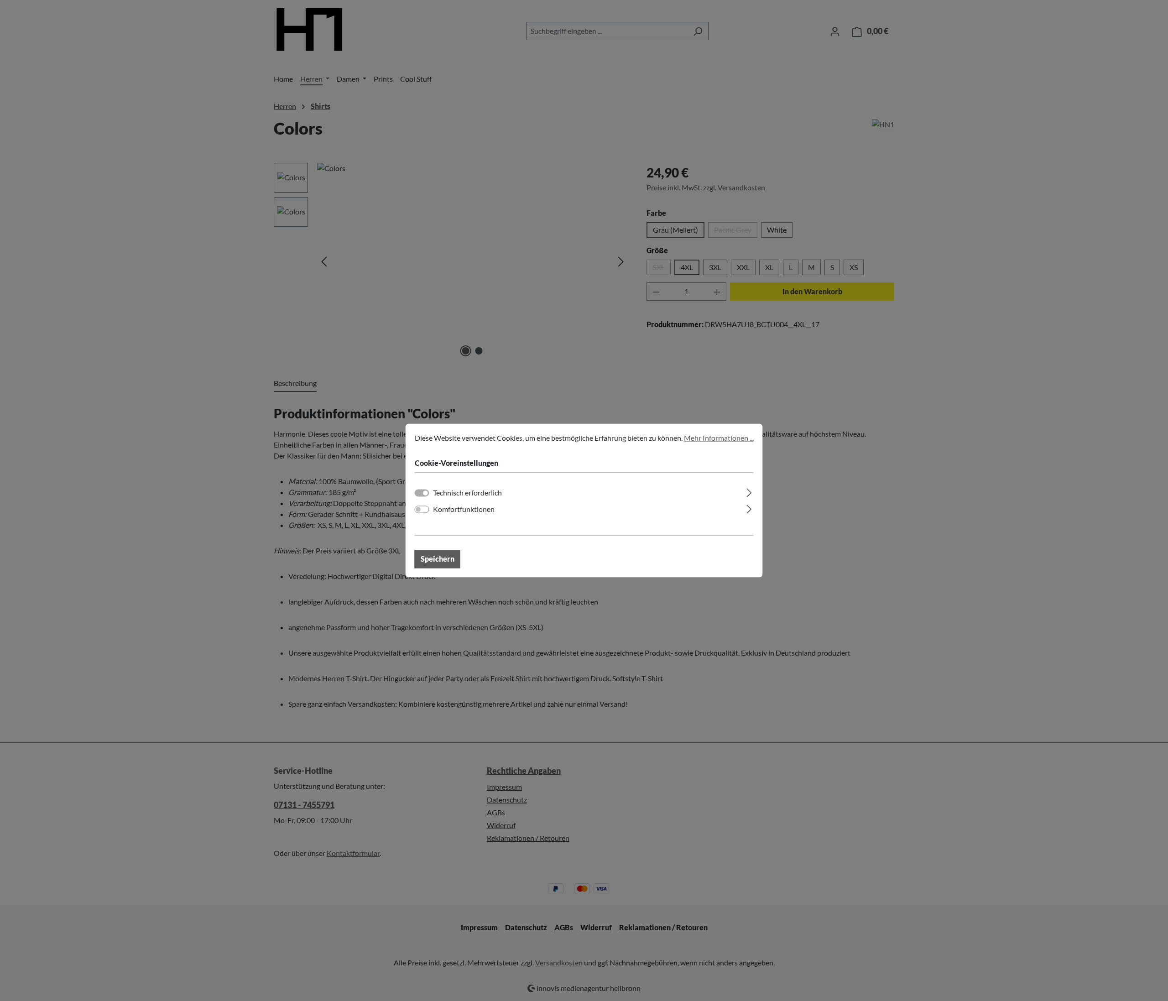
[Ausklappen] (749, 491)
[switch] (422, 509)
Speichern (437, 559)
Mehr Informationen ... (719, 437)
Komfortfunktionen (464, 509)
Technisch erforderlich (467, 493)
